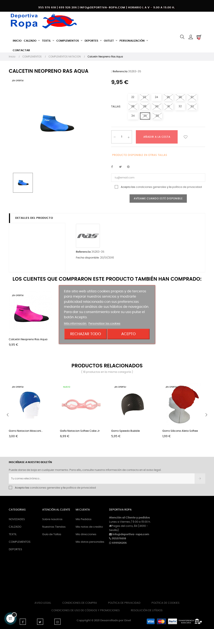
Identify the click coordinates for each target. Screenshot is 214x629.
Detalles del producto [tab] (34, 218)
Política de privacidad (124, 603)
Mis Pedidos (84, 519)
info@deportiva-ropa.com (130, 534)
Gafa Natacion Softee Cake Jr (80, 431)
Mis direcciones (86, 534)
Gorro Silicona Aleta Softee (180, 431)
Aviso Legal (42, 603)
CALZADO (15, 527)
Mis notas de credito (89, 527)
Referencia (120, 71)
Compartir (114, 167)
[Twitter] (40, 621)
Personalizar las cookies (104, 323)
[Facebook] (22, 621)
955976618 (119, 538)
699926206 (119, 543)
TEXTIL (13, 534)
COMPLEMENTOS (20, 542)
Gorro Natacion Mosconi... (26, 431)
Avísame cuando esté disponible (158, 198)
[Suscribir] (200, 478)
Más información (75, 323)
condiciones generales (151, 187)
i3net (127, 620)
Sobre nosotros (52, 519)
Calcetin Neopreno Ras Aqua (28, 339)
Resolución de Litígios (147, 610)
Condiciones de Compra (79, 603)
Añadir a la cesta (156, 137)
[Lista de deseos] (185, 137)
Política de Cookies (166, 603)
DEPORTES (15, 549)
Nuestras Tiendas (54, 527)
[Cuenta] (190, 37)
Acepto (128, 334)
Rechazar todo (85, 334)
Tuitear (122, 167)
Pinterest (130, 167)
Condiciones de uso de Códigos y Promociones (85, 610)
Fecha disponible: (87, 257)
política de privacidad (187, 187)
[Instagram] (57, 621)
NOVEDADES (17, 519)
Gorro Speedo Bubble (125, 431)
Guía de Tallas (51, 534)
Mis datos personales (90, 542)
